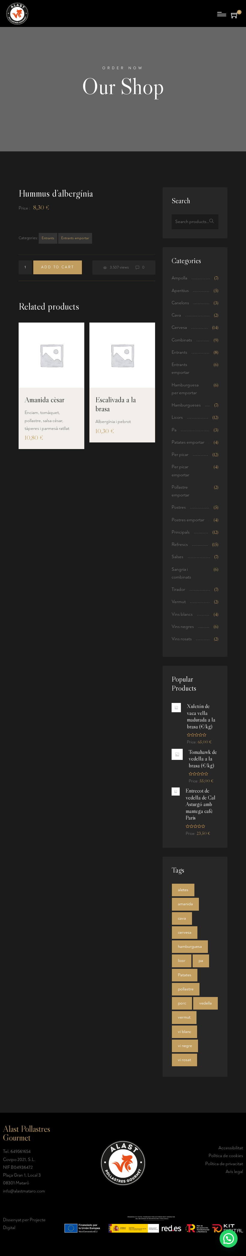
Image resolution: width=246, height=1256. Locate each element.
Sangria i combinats (181, 573)
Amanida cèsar (44, 399)
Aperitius (180, 290)
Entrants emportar (75, 238)
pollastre (186, 989)
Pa (174, 430)
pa (201, 960)
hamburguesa (190, 946)
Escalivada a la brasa (115, 404)
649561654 (20, 1151)
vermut (184, 1017)
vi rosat (184, 1059)
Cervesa (179, 327)
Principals (181, 532)
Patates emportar (188, 442)
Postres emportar (188, 520)
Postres (179, 507)
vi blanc (184, 1031)
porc (182, 1003)
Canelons (180, 303)
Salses (177, 557)
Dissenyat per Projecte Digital (24, 1224)
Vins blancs (182, 614)
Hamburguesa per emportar (185, 389)
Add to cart (57, 267)
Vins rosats (182, 639)
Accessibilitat (230, 1148)
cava (182, 918)
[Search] (211, 221)
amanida (185, 903)
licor (181, 960)
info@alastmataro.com (24, 1191)
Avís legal (234, 1171)
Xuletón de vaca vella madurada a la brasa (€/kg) (201, 716)
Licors (177, 417)
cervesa (184, 932)
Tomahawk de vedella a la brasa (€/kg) (203, 759)
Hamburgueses (186, 405)
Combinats (182, 340)
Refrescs (180, 544)
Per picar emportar (180, 471)
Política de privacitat (224, 1164)
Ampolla (179, 278)
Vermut (179, 602)
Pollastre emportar (180, 491)
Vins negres (183, 626)
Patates (184, 975)
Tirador (178, 589)
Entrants (48, 238)
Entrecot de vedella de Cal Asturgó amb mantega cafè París (200, 804)
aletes (183, 889)
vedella (205, 1003)
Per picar (180, 454)
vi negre (185, 1045)
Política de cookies (225, 1156)
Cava (176, 315)
